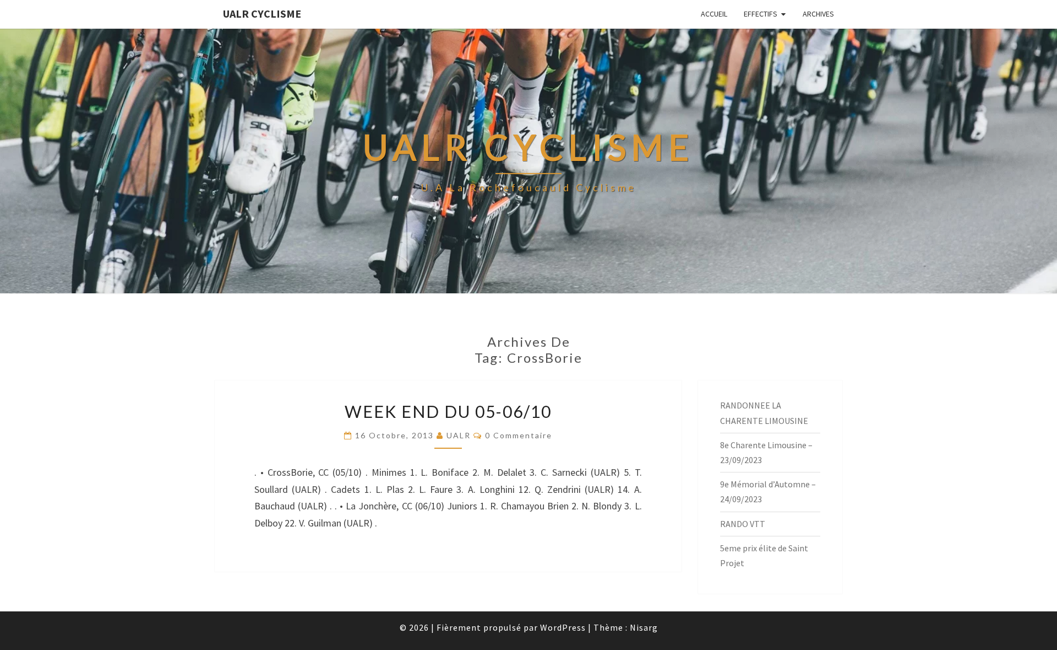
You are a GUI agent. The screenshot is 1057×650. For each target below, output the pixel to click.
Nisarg (644, 627)
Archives (818, 14)
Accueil (714, 14)
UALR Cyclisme (262, 13)
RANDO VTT (742, 523)
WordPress (563, 627)
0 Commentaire (518, 435)
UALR (458, 435)
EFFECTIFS (760, 14)
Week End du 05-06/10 (448, 411)
